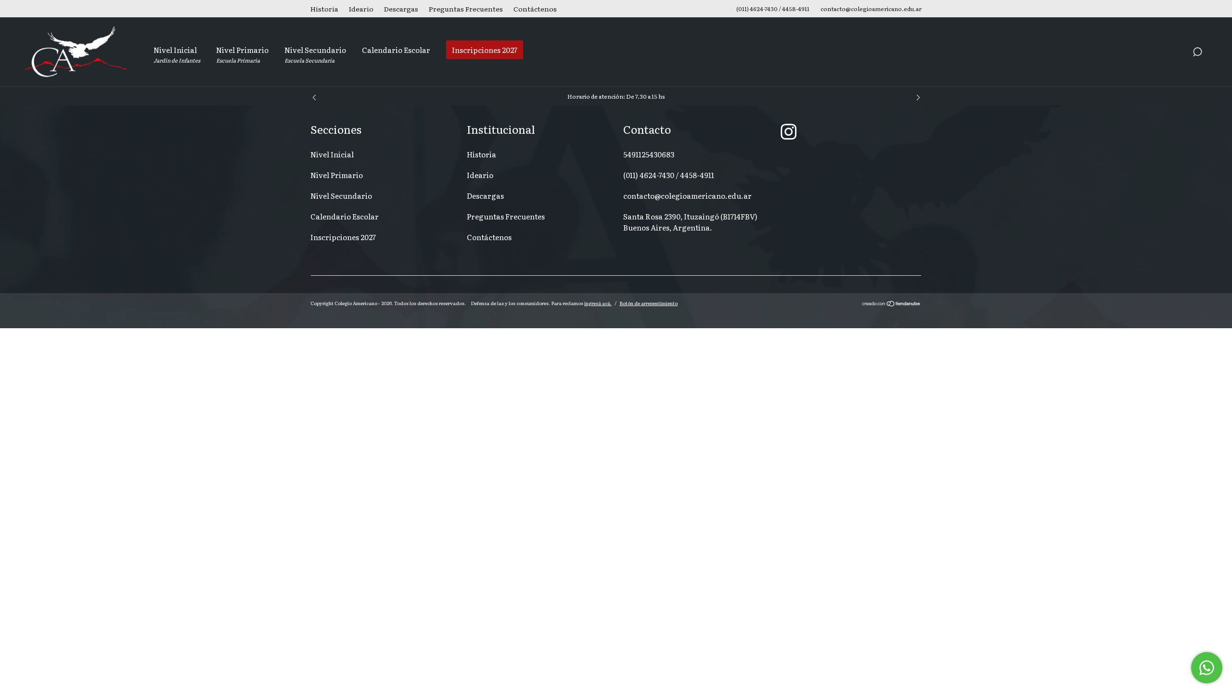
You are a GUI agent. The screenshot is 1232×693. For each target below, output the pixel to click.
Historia (324, 8)
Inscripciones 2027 (484, 49)
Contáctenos (535, 8)
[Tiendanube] (891, 304)
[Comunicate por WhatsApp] (1206, 667)
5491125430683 (648, 154)
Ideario (361, 8)
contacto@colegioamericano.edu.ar (687, 195)
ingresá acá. (598, 303)
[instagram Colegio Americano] (788, 131)
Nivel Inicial (177, 54)
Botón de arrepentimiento (648, 303)
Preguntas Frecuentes (466, 8)
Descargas (401, 8)
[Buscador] (1197, 53)
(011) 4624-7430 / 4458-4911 (668, 174)
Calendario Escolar (396, 49)
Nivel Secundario (315, 54)
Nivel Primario (242, 54)
